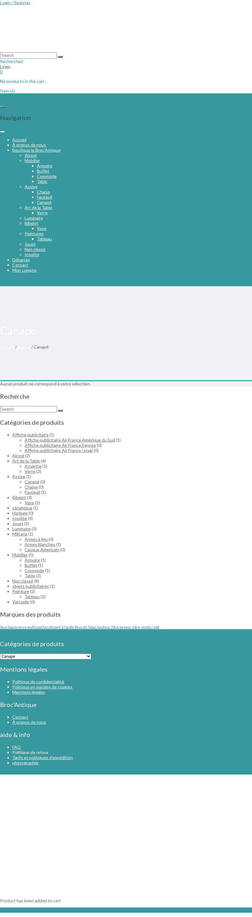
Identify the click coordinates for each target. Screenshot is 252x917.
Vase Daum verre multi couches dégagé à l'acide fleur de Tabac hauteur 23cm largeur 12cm (70, 627)
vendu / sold (150, 627)
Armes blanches (40, 544)
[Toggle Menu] (2, 132)
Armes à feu (36, 539)
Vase (41, 228)
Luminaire (34, 217)
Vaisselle (20, 601)
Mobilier (32, 160)
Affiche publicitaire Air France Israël (59, 450)
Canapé (44, 202)
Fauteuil (44, 197)
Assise (31, 186)
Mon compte (24, 270)
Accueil (19, 139)
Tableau (44, 238)
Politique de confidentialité (38, 681)
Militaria (19, 534)
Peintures (34, 233)
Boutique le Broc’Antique (36, 150)
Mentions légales (28, 692)
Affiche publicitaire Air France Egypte (60, 445)
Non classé (35, 249)
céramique (22, 507)
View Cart (9, 910)
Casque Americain (42, 549)
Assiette (33, 466)
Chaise (43, 191)
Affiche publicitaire (30, 434)
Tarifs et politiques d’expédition (42, 757)
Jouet (30, 244)
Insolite (32, 254)
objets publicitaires (30, 586)
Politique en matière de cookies (42, 686)
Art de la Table (38, 207)
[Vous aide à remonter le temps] (46, 49)
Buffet (43, 171)
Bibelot (31, 223)
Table (42, 181)
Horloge (20, 513)
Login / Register (15, 2)
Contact (20, 264)
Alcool (31, 155)
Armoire (44, 165)
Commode (47, 176)
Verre (42, 212)
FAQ (16, 747)
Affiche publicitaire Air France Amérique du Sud (70, 440)
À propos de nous (29, 144)
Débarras (21, 259)
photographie (25, 762)
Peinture (20, 591)
